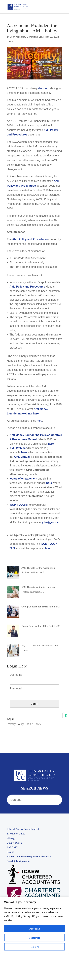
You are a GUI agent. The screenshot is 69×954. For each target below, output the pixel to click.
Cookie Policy (32, 724)
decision (43, 88)
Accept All (34, 928)
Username (16, 674)
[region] (34, 925)
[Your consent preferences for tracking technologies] (66, 715)
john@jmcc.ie (22, 861)
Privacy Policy (15, 724)
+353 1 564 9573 (42, 856)
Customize (34, 937)
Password (16, 688)
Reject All (34, 946)
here (39, 420)
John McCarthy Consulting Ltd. (26, 36)
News (10, 41)
